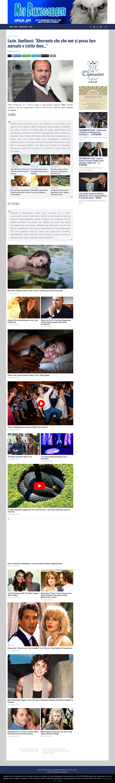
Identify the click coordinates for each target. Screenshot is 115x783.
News (16, 27)
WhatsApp (27, 55)
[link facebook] (94, 27)
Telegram (36, 55)
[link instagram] (97, 27)
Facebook (17, 55)
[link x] (91, 27)
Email (53, 55)
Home (11, 27)
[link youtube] (100, 27)
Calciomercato (23, 27)
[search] (105, 27)
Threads (45, 55)
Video (30, 27)
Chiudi (60, 780)
